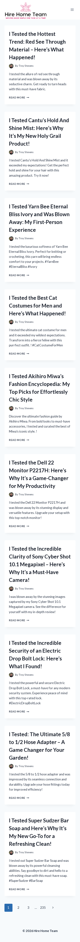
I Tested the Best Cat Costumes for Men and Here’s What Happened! (37, 305)
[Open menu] (72, 10)
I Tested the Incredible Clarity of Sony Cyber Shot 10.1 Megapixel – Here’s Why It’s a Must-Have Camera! (40, 564)
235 (43, 907)
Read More (19, 97)
